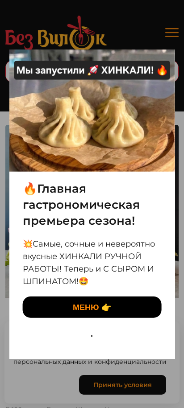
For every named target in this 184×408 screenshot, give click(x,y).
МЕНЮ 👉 (92, 307)
